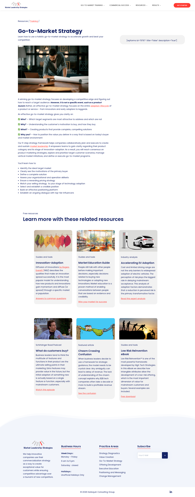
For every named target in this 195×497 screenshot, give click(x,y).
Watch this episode (45, 389)
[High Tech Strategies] (15, 5)
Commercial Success (119, 5)
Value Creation (106, 457)
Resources (140, 5)
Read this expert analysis (133, 298)
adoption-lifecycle (100, 106)
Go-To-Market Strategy (110, 461)
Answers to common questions (51, 298)
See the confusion (87, 393)
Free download (128, 396)
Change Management (110, 476)
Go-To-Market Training (92, 5)
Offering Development (110, 465)
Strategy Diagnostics (109, 453)
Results (155, 5)
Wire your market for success (92, 301)
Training (34, 21)
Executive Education (109, 468)
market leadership (39, 146)
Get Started (182, 5)
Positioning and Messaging (112, 472)
